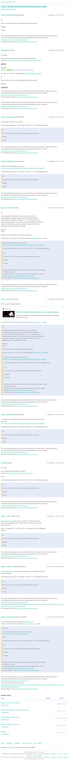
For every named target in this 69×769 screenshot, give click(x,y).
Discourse (11, 747)
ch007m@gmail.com (31, 73)
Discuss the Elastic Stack (8, 2)
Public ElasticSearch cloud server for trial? (15, 710)
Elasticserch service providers (10, 702)
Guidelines (17, 743)
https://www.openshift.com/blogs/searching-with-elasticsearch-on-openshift (23, 168)
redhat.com (8, 308)
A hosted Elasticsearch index (10, 717)
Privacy (66, 753)
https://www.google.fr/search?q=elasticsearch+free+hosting (24, 60)
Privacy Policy (37, 743)
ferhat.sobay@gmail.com (29, 624)
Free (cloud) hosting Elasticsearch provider (24, 6)
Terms (60, 753)
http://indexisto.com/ (6, 521)
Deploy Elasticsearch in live (10, 724)
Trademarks (54, 753)
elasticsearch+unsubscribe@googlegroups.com (14, 39)
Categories (9, 743)
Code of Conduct (37, 755)
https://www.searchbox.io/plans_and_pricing (19, 473)
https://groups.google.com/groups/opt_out (26, 41)
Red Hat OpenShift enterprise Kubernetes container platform (37, 312)
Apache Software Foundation (60, 757)
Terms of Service (27, 743)
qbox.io (31, 621)
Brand (29, 755)
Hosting (3, 731)
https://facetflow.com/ (7, 571)
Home (2, 743)
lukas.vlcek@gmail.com (36, 322)
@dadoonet (9, 70)
